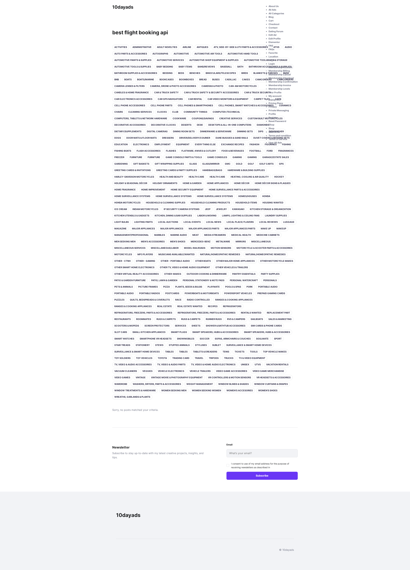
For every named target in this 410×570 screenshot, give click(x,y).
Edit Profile (275, 38)
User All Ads (275, 142)
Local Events (192, 222)
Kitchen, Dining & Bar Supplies (173, 215)
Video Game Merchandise (268, 371)
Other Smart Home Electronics (134, 267)
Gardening (121, 163)
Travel (199, 358)
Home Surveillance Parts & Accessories (234, 189)
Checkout (274, 24)
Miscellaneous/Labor (165, 248)
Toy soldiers (122, 358)
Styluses (201, 345)
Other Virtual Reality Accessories (136, 273)
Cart (271, 20)
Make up (266, 228)
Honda (266, 196)
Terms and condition (280, 135)
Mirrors (241, 241)
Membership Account (280, 67)
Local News (213, 222)
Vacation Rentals (277, 364)
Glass (193, 163)
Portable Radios (149, 293)
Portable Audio (268, 286)
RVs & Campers (236, 319)
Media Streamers (215, 235)
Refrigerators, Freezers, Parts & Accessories (143, 312)
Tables (169, 351)
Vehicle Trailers (200, 371)
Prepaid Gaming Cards (271, 293)
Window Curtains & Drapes (271, 384)
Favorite (273, 52)
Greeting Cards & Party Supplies (176, 170)
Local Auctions (168, 222)
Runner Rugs (214, 319)
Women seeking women (206, 390)
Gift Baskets (141, 163)
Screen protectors (156, 325)
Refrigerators (232, 306)
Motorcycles (123, 254)
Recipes (212, 306)
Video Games (122, 377)
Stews (159, 345)
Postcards (172, 293)
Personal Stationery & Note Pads (203, 280)
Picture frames (148, 286)
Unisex (245, 364)
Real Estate (164, 306)
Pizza (166, 286)
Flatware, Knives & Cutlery (198, 150)
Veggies (147, 371)
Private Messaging (279, 110)
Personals (270, 280)
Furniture (136, 157)
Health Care (217, 176)
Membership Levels (279, 88)
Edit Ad (272, 35)
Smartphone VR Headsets (156, 338)
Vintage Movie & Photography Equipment (177, 377)
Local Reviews (268, 222)
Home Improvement (153, 189)
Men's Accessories (153, 241)
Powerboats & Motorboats (202, 293)
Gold (239, 163)
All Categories (276, 13)
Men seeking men (124, 241)
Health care (196, 176)
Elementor (274, 42)
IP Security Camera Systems (181, 209)
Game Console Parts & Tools (184, 157)
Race (178, 299)
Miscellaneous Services (129, 248)
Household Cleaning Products (210, 202)
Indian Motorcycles (145, 209)
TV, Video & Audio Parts (171, 364)
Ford (270, 150)
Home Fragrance (125, 189)
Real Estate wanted (189, 306)
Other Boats (203, 261)
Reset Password (277, 121)
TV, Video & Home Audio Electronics (213, 364)
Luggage (288, 222)
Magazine (120, 228)
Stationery (143, 345)
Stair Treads (122, 345)
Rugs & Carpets (166, 319)
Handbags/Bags (212, 170)
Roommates (143, 319)
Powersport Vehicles (238, 293)
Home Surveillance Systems (132, 196)
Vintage (141, 377)
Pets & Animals (123, 286)
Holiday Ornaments (165, 183)
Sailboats (257, 319)
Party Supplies (270, 273)
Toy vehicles (144, 358)
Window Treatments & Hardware (135, 390)
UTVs (258, 364)
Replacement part (278, 312)
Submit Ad (274, 131)
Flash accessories (148, 150)
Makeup (281, 228)
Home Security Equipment (187, 189)
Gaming (237, 157)
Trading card (180, 358)
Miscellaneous (261, 241)
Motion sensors (221, 248)
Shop (271, 124)
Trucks (228, 358)
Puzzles (119, 299)
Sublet (216, 345)
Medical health (241, 235)
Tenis (226, 351)
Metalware (223, 241)
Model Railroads (194, 248)
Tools (254, 351)
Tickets (239, 351)
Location (273, 56)
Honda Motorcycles (127, 202)
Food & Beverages (232, 150)
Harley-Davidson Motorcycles (134, 176)
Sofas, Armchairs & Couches (233, 338)
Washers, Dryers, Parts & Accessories (157, 384)
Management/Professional (131, 235)
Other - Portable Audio (175, 261)
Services (180, 325)
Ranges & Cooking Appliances (234, 299)
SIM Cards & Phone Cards (266, 325)
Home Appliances (218, 183)
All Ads (272, 9)
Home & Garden (192, 183)
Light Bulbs (121, 222)
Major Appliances (143, 228)
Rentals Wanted (251, 312)
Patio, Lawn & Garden (164, 280)
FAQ (271, 45)
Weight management (199, 384)
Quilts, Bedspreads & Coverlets (150, 299)
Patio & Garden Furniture (130, 280)
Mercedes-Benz (200, 241)
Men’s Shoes (177, 241)
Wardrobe (120, 384)
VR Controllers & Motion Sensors (229, 377)
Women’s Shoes (267, 390)
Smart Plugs (179, 332)
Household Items (246, 202)
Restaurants (122, 319)
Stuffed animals (179, 345)
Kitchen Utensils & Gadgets (131, 215)
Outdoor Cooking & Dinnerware (207, 273)
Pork (249, 286)
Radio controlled (198, 299)
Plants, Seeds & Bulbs (188, 286)
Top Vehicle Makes (275, 351)
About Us (274, 6)
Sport (278, 338)
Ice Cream (120, 209)
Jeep (207, 209)
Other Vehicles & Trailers (231, 267)
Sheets (196, 325)
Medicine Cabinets (267, 235)
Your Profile (275, 92)
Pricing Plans (276, 103)
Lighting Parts (143, 222)
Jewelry (221, 209)
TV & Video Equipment (252, 358)
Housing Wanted (272, 202)
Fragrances (286, 150)
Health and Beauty (171, 176)
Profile (272, 114)
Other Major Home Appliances (235, 261)
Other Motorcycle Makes (276, 261)
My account (275, 96)
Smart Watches (124, 338)
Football (255, 150)
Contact (273, 27)
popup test (274, 99)
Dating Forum (276, 31)
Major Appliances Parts (204, 228)
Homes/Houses (247, 196)
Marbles (159, 235)
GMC (227, 163)
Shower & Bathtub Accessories (225, 325)
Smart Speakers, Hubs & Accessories (215, 332)
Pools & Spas (233, 286)
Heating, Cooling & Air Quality (250, 176)
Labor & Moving (207, 215)
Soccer (204, 338)
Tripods (214, 358)
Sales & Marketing (280, 319)
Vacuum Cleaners (125, 371)
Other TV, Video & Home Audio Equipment (185, 267)
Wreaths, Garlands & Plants (132, 396)
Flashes (171, 150)
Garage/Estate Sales (275, 157)
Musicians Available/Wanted (176, 254)
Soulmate (262, 338)
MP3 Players (145, 254)
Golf (251, 163)
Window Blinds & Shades (233, 384)
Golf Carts (266, 163)
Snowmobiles (185, 338)
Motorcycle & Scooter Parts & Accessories (264, 248)
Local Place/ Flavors (240, 222)
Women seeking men (173, 390)
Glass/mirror (210, 163)
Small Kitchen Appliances (148, 332)
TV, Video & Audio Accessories (133, 364)
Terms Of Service (278, 139)
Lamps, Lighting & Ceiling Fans (240, 215)
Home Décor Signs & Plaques (273, 183)
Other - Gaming (145, 261)
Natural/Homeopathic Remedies (220, 254)
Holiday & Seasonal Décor (130, 183)
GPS (281, 163)
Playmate (214, 286)
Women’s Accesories (239, 390)
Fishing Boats (122, 150)
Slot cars (120, 332)
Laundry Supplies (276, 215)
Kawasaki (238, 209)
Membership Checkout (281, 78)
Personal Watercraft (244, 280)
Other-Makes (172, 273)
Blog (271, 17)
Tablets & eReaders (205, 351)
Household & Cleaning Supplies (165, 202)
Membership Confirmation (283, 81)
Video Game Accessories (231, 371)
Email (229, 444)
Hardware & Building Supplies (246, 170)
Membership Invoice (280, 85)
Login (272, 63)
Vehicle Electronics (171, 371)
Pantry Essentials (243, 273)
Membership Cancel (280, 74)
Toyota (162, 358)
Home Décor (241, 183)
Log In (272, 60)
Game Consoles (217, 157)
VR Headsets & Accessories (273, 377)
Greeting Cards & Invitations (132, 170)
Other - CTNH (122, 261)
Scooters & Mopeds (126, 325)
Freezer (119, 157)
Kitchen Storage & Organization (270, 209)
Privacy (273, 106)
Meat (195, 235)
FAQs (271, 49)
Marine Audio (178, 235)
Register (273, 117)
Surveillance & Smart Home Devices (249, 345)
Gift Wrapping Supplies (169, 163)
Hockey (279, 176)
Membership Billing (279, 70)
